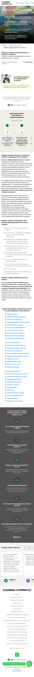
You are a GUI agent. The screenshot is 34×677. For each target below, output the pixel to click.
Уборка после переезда (14, 350)
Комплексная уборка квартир (16, 348)
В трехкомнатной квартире (15, 338)
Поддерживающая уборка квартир (18, 322)
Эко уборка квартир (13, 342)
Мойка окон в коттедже (14, 401)
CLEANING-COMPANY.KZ (17, 590)
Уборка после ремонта (14, 319)
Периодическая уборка (14, 379)
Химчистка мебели (17, 606)
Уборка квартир (12, 314)
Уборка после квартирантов (16, 327)
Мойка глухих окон (13, 398)
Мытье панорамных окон (15, 395)
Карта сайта (17, 671)
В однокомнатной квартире (16, 333)
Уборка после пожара (14, 361)
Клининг (17, 594)
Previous (26, 548)
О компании (17, 609)
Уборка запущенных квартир (16, 345)
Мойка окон (10, 390)
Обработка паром (12, 359)
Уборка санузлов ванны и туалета (18, 356)
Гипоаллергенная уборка (15, 330)
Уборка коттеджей (13, 367)
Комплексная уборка (13, 371)
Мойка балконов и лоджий (15, 393)
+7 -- (22, 3)
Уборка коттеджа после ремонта (17, 374)
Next (31, 548)
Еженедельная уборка (14, 382)
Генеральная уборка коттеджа (17, 376)
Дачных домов (11, 387)
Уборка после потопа (14, 364)
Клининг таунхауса (13, 384)
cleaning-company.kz (6, 3)
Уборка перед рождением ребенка (18, 353)
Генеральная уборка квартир (16, 316)
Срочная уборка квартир (15, 325)
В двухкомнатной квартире (16, 335)
